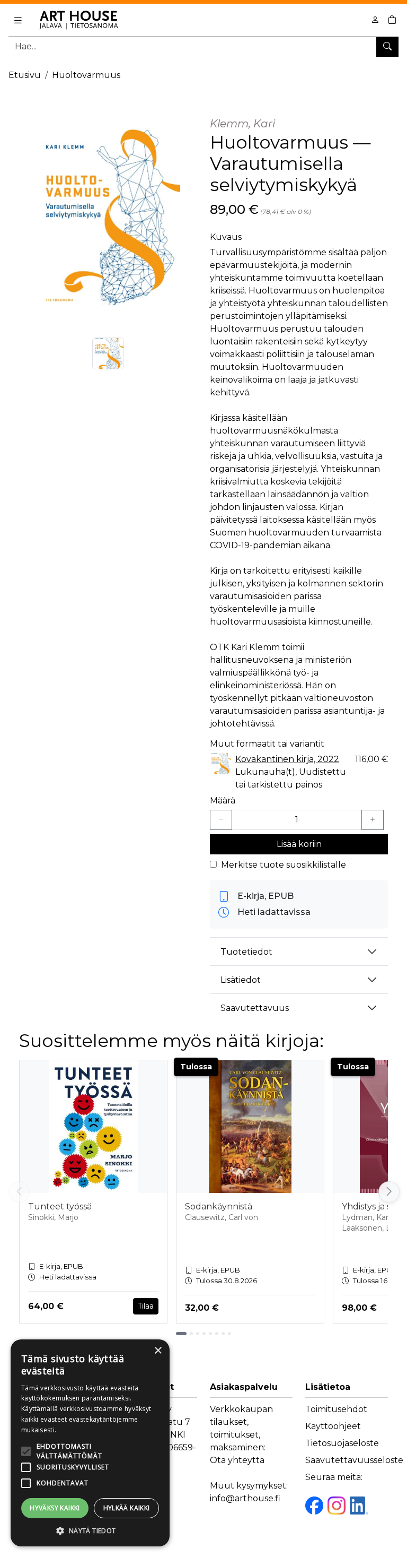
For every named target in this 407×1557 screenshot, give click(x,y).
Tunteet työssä (60, 1206)
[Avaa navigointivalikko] (18, 20)
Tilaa (146, 1306)
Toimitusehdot (336, 1409)
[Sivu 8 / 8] (229, 1333)
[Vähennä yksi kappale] (221, 820)
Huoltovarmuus (86, 75)
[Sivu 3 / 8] (197, 1333)
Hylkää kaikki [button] (126, 1507)
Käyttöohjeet (333, 1426)
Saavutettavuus (254, 1008)
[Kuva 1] (108, 353)
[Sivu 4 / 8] (204, 1333)
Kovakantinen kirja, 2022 (287, 759)
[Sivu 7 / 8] (223, 1333)
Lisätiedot (240, 980)
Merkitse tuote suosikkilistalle (283, 865)
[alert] (90, 1442)
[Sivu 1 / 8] (181, 1333)
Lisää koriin (299, 844)
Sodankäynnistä (218, 1206)
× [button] (158, 1351)
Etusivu (24, 75)
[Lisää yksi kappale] (372, 820)
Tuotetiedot (246, 952)
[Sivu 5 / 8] (210, 1333)
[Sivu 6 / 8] (216, 1333)
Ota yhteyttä (237, 1460)
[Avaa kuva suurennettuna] (108, 217)
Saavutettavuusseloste (354, 1460)
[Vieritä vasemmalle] (19, 1192)
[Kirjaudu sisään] (375, 20)
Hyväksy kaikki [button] (55, 1507)
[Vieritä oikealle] (390, 1192)
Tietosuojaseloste (342, 1443)
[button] (90, 1530)
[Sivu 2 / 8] (191, 1333)
